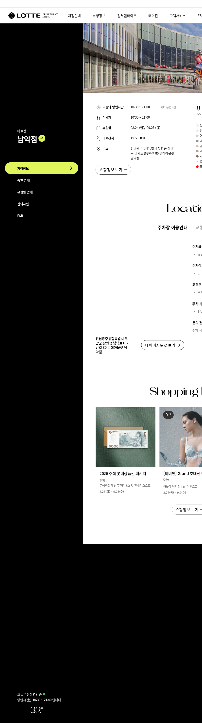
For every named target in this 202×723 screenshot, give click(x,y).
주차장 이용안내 (172, 227)
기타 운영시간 (168, 107)
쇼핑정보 (99, 15)
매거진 (153, 15)
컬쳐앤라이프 (126, 15)
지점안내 (74, 15)
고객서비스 (178, 15)
